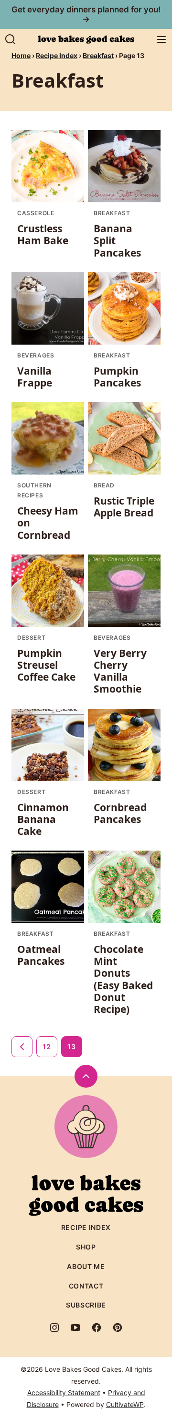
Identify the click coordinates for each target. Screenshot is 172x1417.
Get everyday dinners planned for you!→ (86, 14)
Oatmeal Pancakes (40, 955)
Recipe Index (56, 55)
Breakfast (98, 55)
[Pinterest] (117, 1327)
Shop (86, 1247)
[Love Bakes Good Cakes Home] (86, 39)
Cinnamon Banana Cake (43, 819)
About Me (86, 1266)
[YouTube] (75, 1327)
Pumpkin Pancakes (117, 376)
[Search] (10, 39)
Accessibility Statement (63, 1392)
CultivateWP (125, 1404)
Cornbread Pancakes (120, 813)
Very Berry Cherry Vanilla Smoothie (120, 671)
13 (71, 1046)
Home (21, 55)
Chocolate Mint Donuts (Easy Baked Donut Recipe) (123, 979)
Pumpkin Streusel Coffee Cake (46, 665)
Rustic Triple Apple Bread (124, 506)
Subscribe (86, 1305)
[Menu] (161, 39)
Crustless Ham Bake (42, 234)
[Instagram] (54, 1327)
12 (47, 1046)
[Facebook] (96, 1327)
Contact (86, 1286)
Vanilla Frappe (34, 376)
